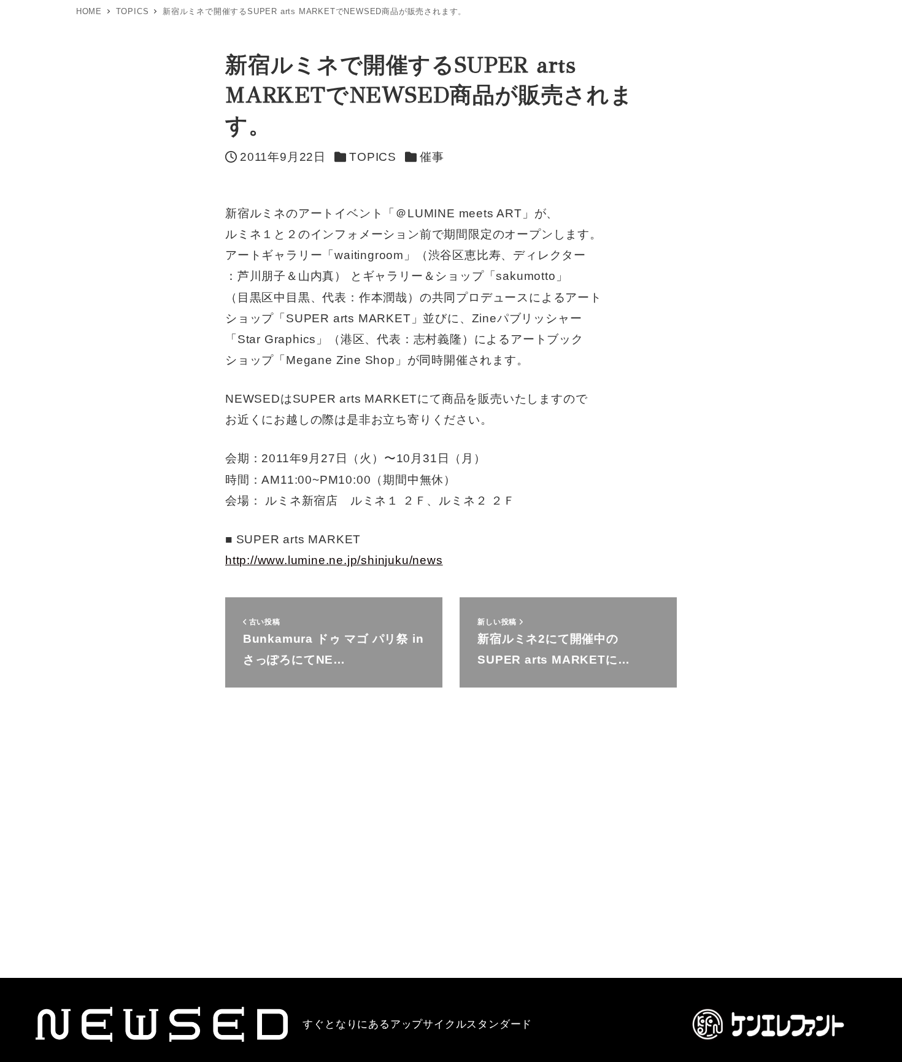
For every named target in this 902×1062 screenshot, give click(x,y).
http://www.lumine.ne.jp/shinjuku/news (334, 560)
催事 (432, 156)
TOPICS (372, 156)
